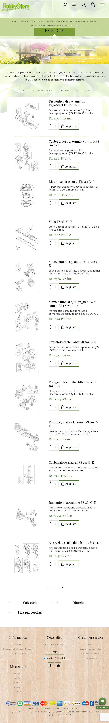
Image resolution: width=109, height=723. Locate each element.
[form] (54, 644)
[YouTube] (58, 665)
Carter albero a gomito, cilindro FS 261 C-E (74, 143)
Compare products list (90, 653)
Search (91, 644)
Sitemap (18, 644)
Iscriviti (49, 658)
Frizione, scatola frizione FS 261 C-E (74, 424)
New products (91, 658)
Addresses (18, 682)
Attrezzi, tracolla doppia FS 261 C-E (74, 542)
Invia (54, 651)
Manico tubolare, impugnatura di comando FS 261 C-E (72, 303)
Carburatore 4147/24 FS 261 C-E (71, 462)
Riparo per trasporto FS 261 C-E (72, 181)
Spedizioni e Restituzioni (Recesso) (18, 649)
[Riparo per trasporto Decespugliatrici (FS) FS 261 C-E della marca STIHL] (27, 197)
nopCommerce (45, 708)
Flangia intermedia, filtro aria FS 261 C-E (72, 384)
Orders (18, 678)
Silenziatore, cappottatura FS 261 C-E (74, 263)
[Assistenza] (102, 701)
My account (18, 673)
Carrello (93, 4)
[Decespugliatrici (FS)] (27, 117)
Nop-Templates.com (72, 708)
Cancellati (60, 658)
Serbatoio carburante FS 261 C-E (72, 342)
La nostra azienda (18, 653)
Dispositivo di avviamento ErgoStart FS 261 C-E (67, 103)
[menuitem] (18, 644)
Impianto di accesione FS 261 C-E (72, 502)
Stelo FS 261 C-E (60, 221)
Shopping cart (18, 687)
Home (14, 21)
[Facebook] (51, 665)
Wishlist (18, 692)
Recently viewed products (90, 649)
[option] (54, 51)
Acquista (70, 126)
